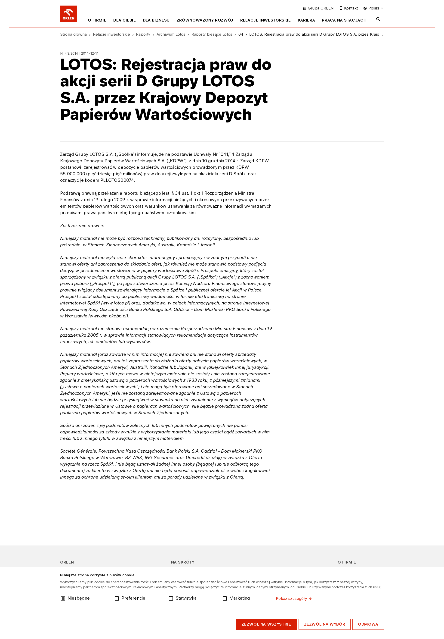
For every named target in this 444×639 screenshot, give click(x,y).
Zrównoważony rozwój (205, 20)
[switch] (117, 598)
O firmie (97, 20)
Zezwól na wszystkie (266, 624)
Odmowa (368, 624)
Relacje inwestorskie (265, 20)
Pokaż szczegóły (291, 598)
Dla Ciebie (124, 20)
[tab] (97, 21)
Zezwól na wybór (324, 624)
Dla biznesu (156, 20)
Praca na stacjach (344, 20)
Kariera (306, 20)
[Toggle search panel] (378, 19)
